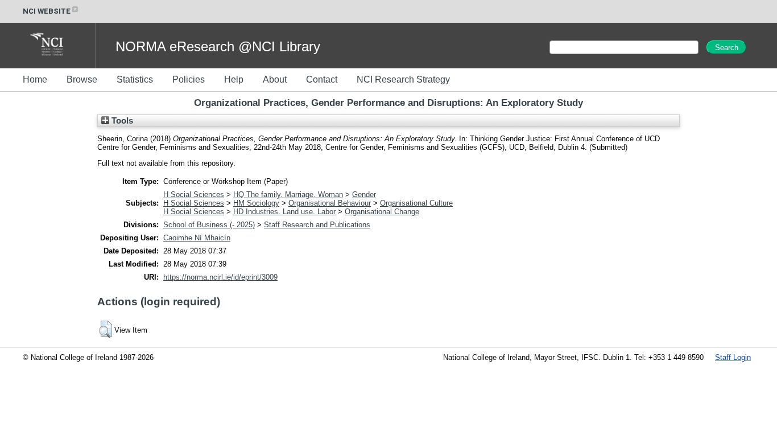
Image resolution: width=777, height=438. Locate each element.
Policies (188, 79)
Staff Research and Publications (317, 224)
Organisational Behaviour (329, 203)
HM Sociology (256, 203)
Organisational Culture (416, 203)
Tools (121, 120)
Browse (82, 79)
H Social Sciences (193, 194)
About (275, 79)
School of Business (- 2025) (209, 224)
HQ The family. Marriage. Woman (288, 194)
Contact (321, 79)
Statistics (135, 79)
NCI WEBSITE (47, 11)
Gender (364, 194)
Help (233, 79)
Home (35, 79)
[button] (105, 329)
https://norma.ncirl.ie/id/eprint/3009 (220, 277)
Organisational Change (382, 211)
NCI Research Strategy (403, 79)
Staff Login (733, 357)
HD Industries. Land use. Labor (284, 211)
